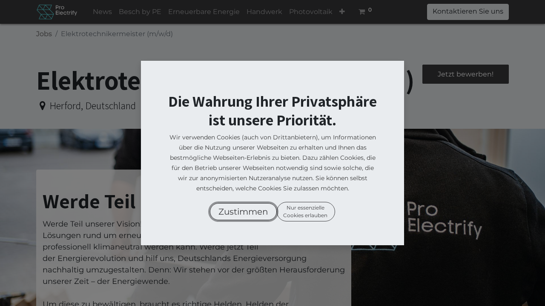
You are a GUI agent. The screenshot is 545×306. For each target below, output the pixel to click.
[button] (243, 211)
